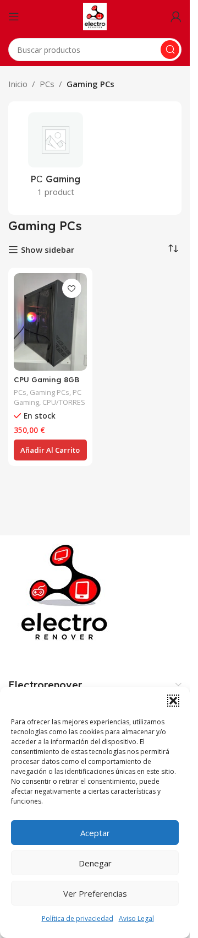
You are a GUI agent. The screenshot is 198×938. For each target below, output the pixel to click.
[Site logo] (95, 15)
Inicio (18, 83)
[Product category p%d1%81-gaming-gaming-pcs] (55, 158)
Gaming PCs (49, 392)
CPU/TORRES (63, 402)
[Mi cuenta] (176, 17)
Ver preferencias (95, 893)
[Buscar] (170, 49)
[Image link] (66, 591)
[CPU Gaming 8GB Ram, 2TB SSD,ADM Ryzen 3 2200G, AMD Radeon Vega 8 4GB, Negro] (50, 322)
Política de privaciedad (77, 918)
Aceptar (95, 832)
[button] (173, 700)
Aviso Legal (136, 918)
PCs (47, 83)
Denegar (95, 863)
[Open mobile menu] (14, 17)
